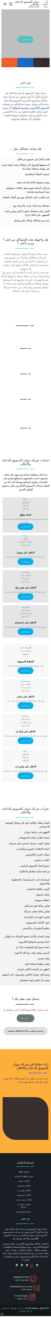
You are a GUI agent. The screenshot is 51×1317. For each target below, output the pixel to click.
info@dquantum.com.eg (21, 1286)
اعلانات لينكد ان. (23, 1204)
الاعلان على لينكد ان (25, 731)
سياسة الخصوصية (23, 1212)
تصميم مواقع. (23, 1171)
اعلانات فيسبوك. (23, 1186)
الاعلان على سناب (25, 696)
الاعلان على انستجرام (25, 622)
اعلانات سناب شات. (24, 1200)
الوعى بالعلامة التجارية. (23, 1176)
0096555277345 (21, 1277)
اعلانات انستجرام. (24, 1195)
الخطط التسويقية (25, 661)
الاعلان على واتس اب (25, 766)
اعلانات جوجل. (24, 1181)
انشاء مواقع (25, 514)
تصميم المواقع (20, 107)
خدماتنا (24, 1207)
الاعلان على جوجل (26, 552)
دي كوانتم (20, 1308)
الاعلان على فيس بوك (25, 587)
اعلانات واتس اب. (24, 1190)
